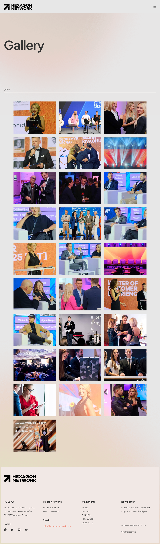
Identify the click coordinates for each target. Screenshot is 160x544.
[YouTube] (26, 530)
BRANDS (86, 515)
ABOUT (85, 511)
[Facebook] (5, 530)
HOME (85, 507)
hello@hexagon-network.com (57, 526)
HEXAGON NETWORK (132, 525)
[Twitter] (12, 530)
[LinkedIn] (19, 530)
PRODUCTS (88, 519)
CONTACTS (87, 522)
